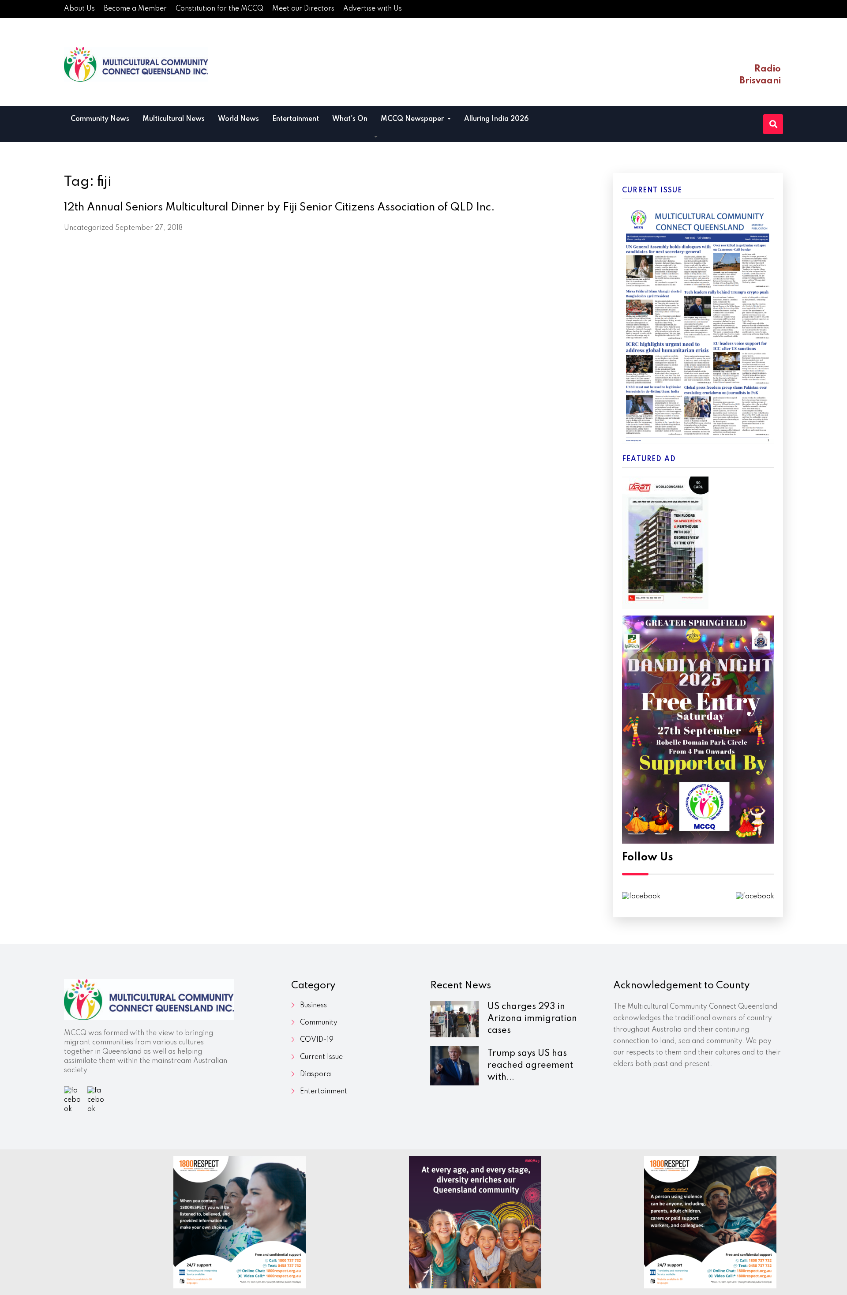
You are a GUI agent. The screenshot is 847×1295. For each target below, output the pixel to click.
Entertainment (295, 119)
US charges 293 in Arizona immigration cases (532, 1018)
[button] (376, 137)
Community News (100, 119)
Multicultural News (173, 119)
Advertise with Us (372, 8)
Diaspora (315, 1074)
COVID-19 (317, 1040)
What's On (349, 119)
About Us (79, 8)
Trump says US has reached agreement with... (530, 1065)
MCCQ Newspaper (413, 119)
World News (238, 119)
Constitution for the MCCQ (219, 8)
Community (318, 1022)
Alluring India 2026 (496, 119)
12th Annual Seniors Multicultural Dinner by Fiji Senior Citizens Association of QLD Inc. (279, 207)
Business (313, 1005)
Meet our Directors (303, 8)
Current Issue (321, 1057)
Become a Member (135, 8)
